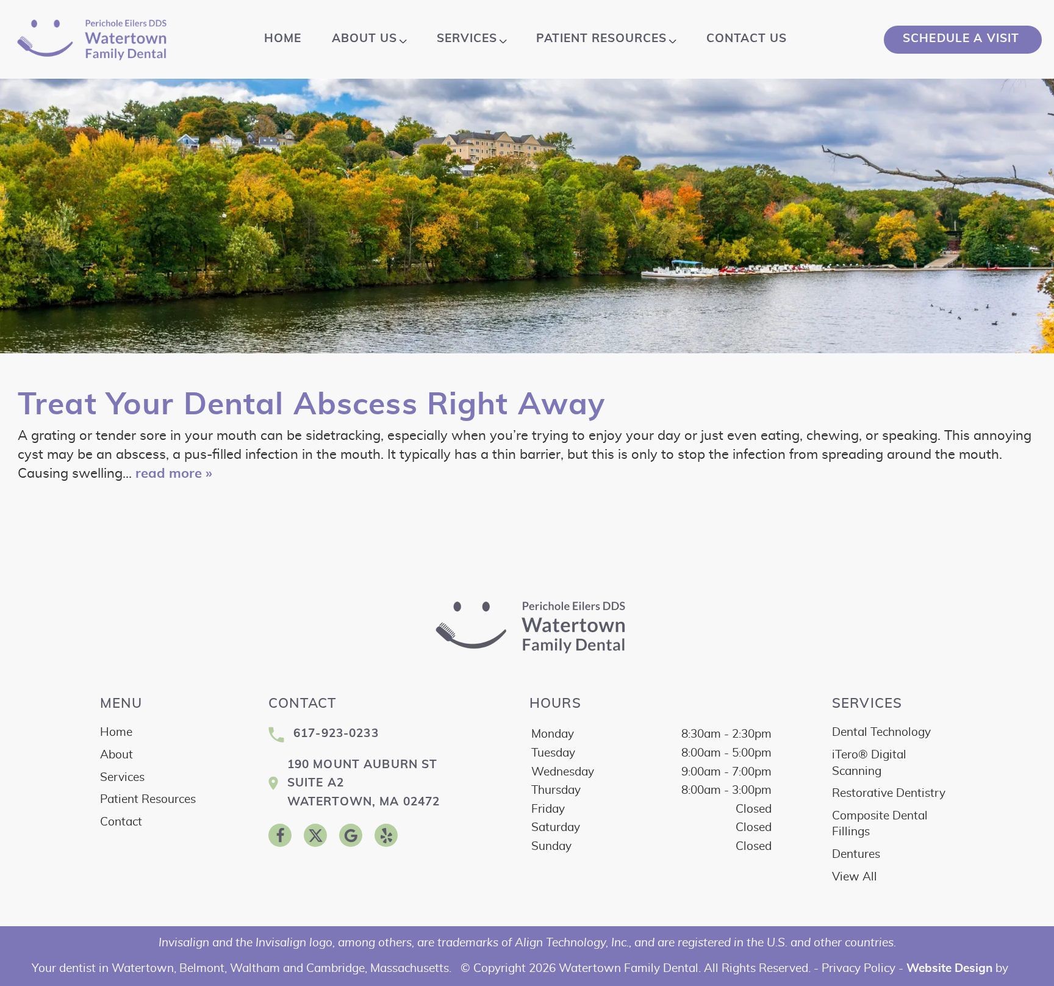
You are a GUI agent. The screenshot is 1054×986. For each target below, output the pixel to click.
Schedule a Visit (963, 39)
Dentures (856, 854)
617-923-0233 (336, 734)
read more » (173, 473)
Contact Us (746, 39)
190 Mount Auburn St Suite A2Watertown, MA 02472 (363, 783)
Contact (121, 822)
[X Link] (315, 835)
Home (282, 39)
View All (854, 877)
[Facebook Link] (280, 835)
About (116, 755)
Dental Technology (881, 732)
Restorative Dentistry (888, 793)
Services (467, 39)
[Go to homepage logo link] (527, 626)
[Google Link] (350, 835)
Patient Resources (601, 39)
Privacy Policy (858, 968)
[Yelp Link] (386, 835)
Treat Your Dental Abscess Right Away (311, 405)
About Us (364, 39)
